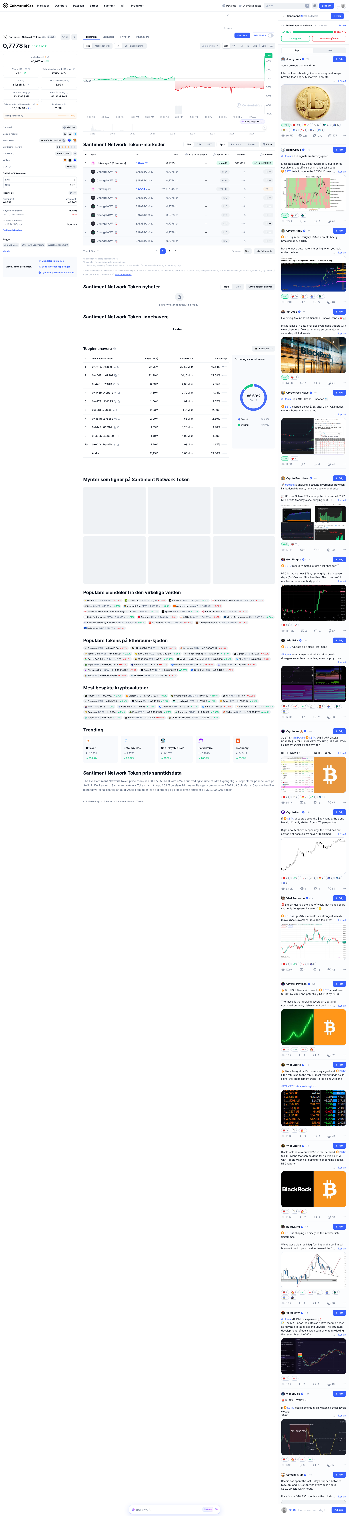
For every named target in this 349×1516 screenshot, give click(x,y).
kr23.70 (193, 679)
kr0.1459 (196, 710)
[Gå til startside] (18, 5)
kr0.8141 (106, 727)
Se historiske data (12, 230)
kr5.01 (155, 674)
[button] (156, 251)
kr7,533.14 (240, 716)
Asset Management (58, 244)
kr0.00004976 (247, 727)
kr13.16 (240, 710)
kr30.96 (253, 668)
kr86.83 (155, 663)
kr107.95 (180, 721)
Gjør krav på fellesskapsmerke (58, 272)
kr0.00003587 (151, 727)
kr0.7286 (146, 732)
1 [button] (162, 251)
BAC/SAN (141, 189)
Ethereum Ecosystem (33, 244)
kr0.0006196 (155, 690)
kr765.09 (196, 716)
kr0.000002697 (107, 690)
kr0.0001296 (165, 685)
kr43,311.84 (109, 668)
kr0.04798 (213, 685)
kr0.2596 (104, 732)
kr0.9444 (208, 668)
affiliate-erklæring (123, 274)
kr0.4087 (105, 710)
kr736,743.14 (148, 710)
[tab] (118, 45)
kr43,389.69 (159, 668)
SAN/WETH (142, 163)
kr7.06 (218, 721)
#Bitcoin (286, 156)
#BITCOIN (299, 737)
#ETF (284, 1086)
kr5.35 (150, 679)
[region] (128, 6)
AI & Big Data (11, 244)
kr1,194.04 (238, 679)
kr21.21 (195, 732)
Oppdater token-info (53, 260)
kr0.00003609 (107, 679)
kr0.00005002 (204, 663)
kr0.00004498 (112, 685)
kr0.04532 (198, 727)
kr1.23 (256, 721)
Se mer (342, 25)
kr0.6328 (254, 674)
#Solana (290, 484)
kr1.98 (138, 721)
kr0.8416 (101, 721)
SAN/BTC (141, 171)
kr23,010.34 (107, 663)
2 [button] (169, 251)
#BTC (291, 1086)
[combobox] (210, 46)
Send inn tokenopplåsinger (56, 266)
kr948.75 (152, 716)
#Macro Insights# (306, 1086)
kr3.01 (109, 674)
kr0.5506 (206, 674)
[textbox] (311, 1510)
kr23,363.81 (107, 716)
